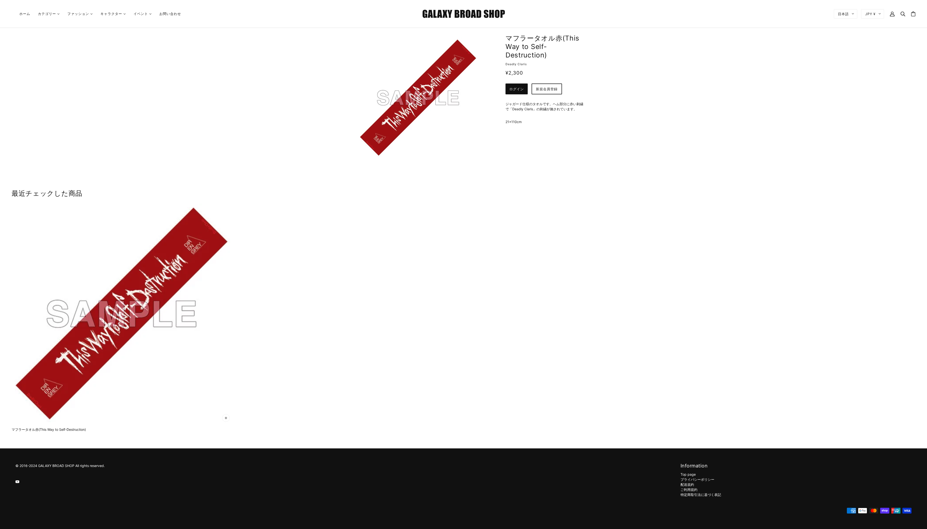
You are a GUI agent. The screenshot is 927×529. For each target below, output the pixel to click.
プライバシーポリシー (697, 479)
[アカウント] (892, 14)
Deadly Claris (516, 64)
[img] (17, 481)
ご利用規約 (689, 489)
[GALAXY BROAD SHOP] (463, 13)
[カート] (913, 13)
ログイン (516, 89)
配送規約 (687, 484)
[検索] (902, 14)
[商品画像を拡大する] (418, 97)
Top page (688, 474)
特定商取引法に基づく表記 (701, 495)
